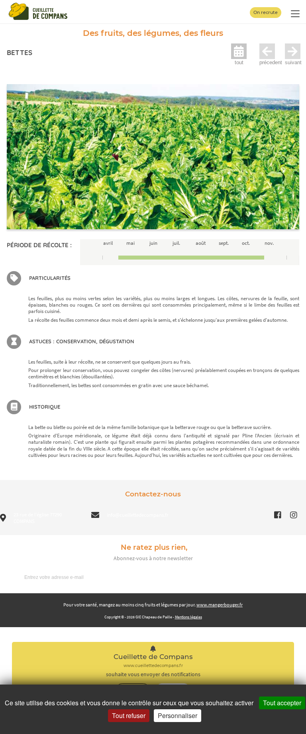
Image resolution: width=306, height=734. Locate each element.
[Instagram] (293, 515)
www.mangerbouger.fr (219, 605)
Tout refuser (128, 715)
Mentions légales (188, 617)
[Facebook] (277, 515)
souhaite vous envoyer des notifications (153, 674)
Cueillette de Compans (153, 656)
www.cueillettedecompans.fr (153, 665)
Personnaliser (177, 715)
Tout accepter (282, 702)
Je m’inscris (280, 577)
